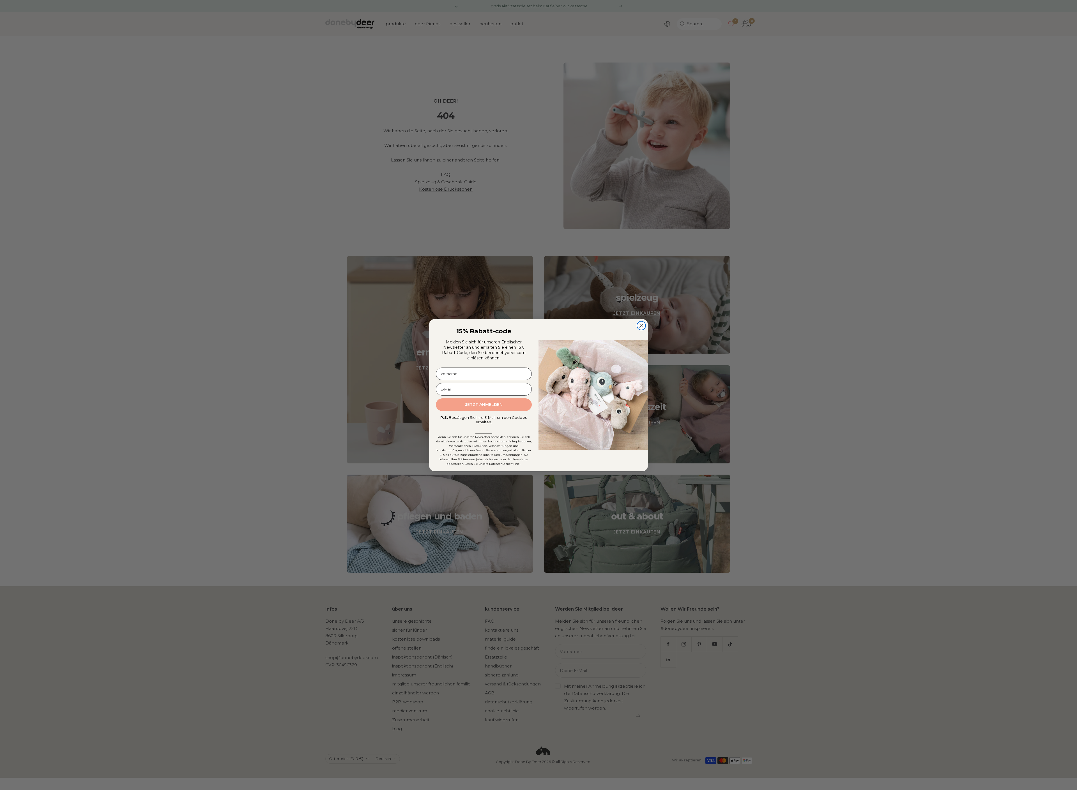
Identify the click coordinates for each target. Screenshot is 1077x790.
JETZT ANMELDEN (484, 404)
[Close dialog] (641, 325)
